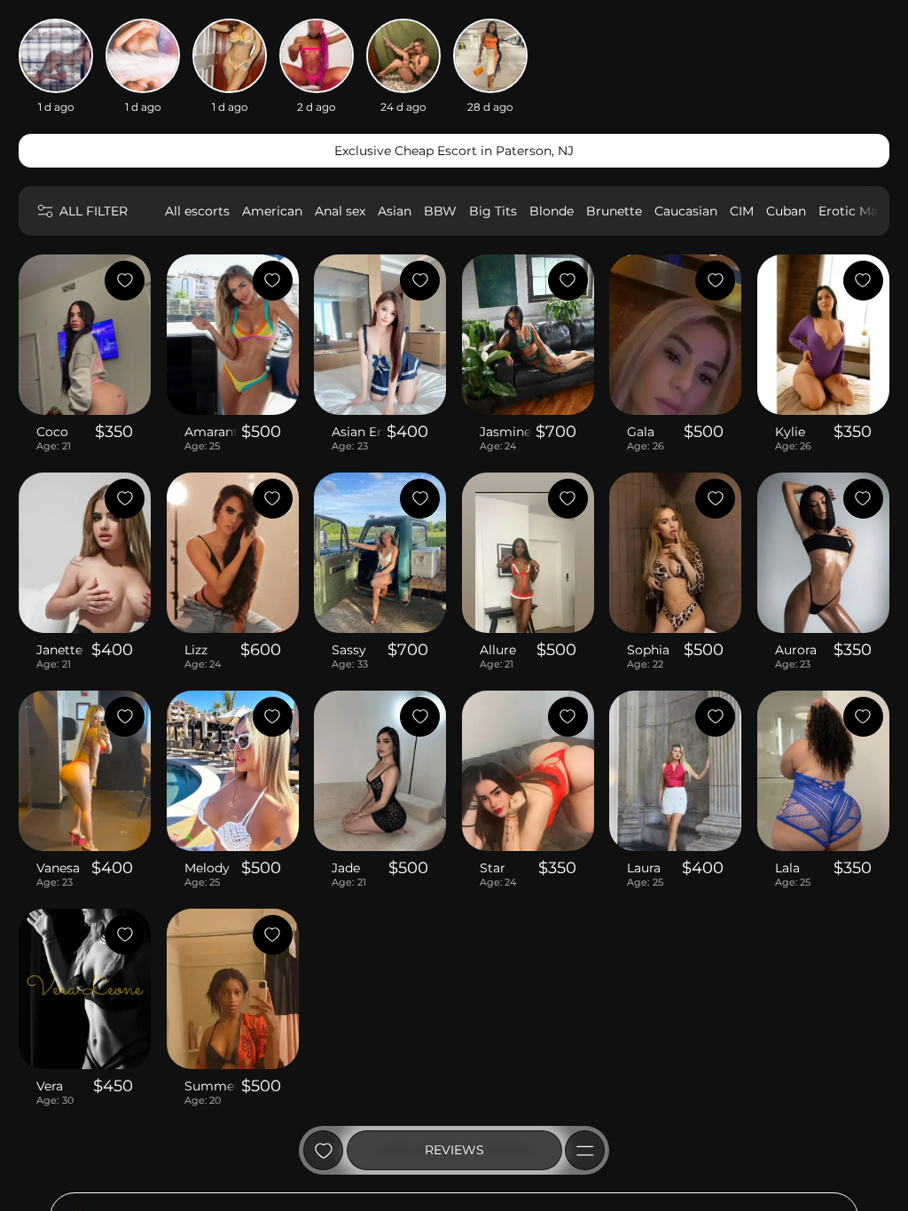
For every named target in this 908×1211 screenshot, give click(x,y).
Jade (346, 868)
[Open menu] (585, 1150)
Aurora (796, 650)
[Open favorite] (323, 1150)
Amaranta (211, 432)
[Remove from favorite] (125, 281)
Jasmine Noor (506, 432)
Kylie (790, 432)
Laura (644, 868)
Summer (211, 1086)
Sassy (349, 650)
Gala (640, 432)
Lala (787, 868)
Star (492, 868)
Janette (59, 650)
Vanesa (58, 868)
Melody (207, 868)
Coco (52, 432)
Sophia (648, 650)
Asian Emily (357, 432)
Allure (498, 650)
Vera (49, 1086)
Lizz (195, 650)
